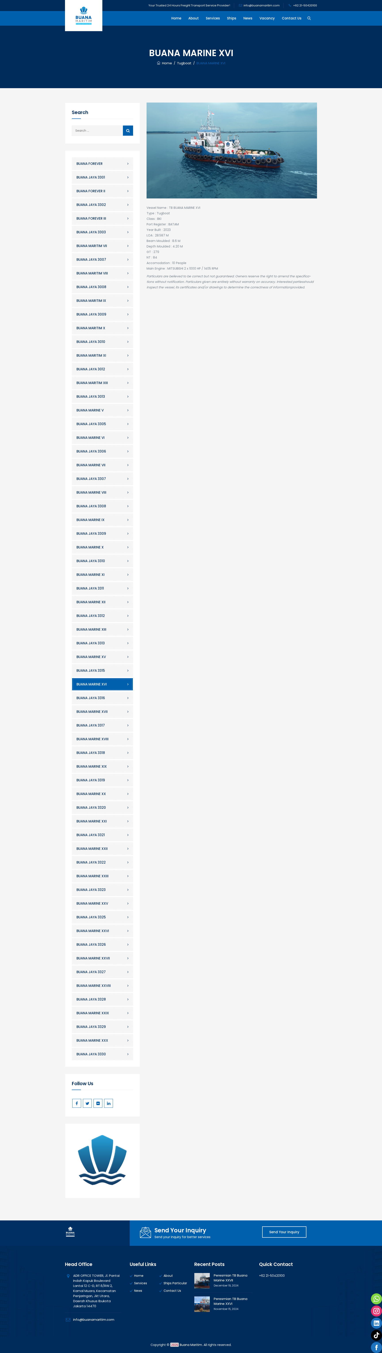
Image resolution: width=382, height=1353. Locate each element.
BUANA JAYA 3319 (90, 780)
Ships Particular (175, 1283)
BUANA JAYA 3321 (90, 835)
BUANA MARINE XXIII (92, 876)
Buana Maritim (191, 1345)
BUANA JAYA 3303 (91, 232)
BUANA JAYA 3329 (91, 1026)
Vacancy (267, 18)
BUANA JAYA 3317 (90, 725)
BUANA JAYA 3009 (91, 314)
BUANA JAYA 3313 (90, 643)
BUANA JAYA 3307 (91, 478)
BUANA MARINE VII (90, 465)
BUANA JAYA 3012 (90, 369)
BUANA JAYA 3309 (91, 533)
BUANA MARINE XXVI (92, 931)
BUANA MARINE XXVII (93, 958)
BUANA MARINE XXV (92, 903)
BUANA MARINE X (90, 547)
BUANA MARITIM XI (91, 355)
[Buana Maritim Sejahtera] (84, 15)
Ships (231, 18)
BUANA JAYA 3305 (91, 424)
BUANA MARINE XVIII (92, 739)
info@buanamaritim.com (262, 5)
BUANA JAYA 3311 (90, 588)
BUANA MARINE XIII (91, 629)
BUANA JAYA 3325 (91, 917)
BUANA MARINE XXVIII (93, 985)
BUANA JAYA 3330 (91, 1054)
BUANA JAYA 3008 (91, 287)
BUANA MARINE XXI (91, 821)
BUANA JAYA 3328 (91, 999)
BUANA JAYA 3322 (91, 862)
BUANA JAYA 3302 (91, 204)
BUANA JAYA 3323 (91, 889)
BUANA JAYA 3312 (90, 615)
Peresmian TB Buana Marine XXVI (230, 1301)
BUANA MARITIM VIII (92, 273)
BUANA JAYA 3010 (90, 341)
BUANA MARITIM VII (91, 246)
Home (176, 18)
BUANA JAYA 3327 (91, 972)
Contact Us (292, 18)
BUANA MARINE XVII (92, 711)
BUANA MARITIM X (90, 328)
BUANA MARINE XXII (92, 848)
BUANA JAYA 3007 (91, 259)
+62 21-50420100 (305, 5)
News (247, 18)
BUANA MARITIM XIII (92, 383)
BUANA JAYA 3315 (90, 670)
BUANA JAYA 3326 (91, 944)
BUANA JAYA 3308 (91, 506)
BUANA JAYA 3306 (91, 451)
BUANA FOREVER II (90, 191)
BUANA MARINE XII (90, 602)
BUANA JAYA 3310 (90, 561)
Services (213, 18)
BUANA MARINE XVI (91, 684)
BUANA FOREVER (89, 163)
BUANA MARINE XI (90, 574)
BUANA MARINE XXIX (92, 1013)
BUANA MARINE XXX (92, 1040)
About (193, 18)
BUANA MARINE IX (90, 520)
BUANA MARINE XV (91, 657)
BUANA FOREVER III (91, 218)
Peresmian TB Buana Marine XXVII (230, 1278)
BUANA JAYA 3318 (90, 752)
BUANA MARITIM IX (91, 300)
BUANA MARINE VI (90, 437)
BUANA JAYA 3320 (91, 807)
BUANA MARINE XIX (91, 766)
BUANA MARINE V (90, 410)
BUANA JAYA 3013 (90, 396)
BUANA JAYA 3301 (90, 177)
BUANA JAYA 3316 (90, 698)
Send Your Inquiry (284, 1232)
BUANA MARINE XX (91, 794)
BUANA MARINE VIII (91, 492)
